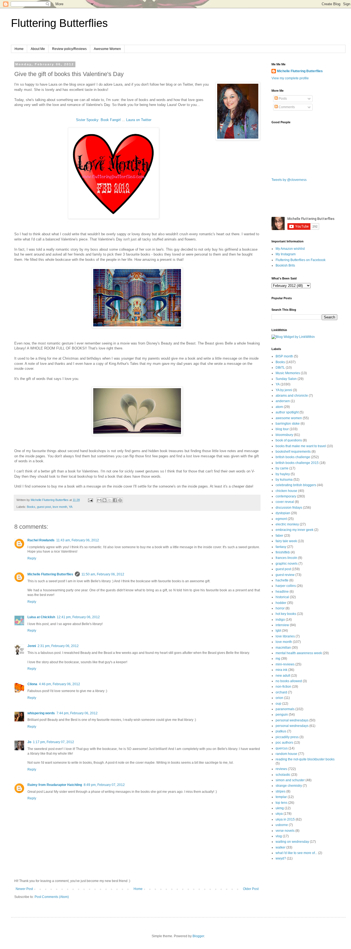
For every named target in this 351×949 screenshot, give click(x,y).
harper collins (286, 586)
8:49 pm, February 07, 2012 (104, 785)
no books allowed (289, 681)
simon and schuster (290, 780)
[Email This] (99, 500)
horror (280, 608)
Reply (31, 558)
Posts (282, 98)
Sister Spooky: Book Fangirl (98, 120)
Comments (286, 107)
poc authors (284, 742)
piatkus (281, 731)
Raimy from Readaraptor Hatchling (54, 785)
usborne (282, 825)
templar (281, 797)
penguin (282, 714)
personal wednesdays (292, 720)
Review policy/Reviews (69, 49)
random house (286, 754)
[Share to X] (109, 500)
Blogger (198, 936)
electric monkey (287, 524)
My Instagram (286, 254)
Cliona (32, 684)
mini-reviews (285, 664)
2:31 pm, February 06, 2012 (58, 646)
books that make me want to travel (301, 446)
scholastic (283, 775)
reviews (281, 769)
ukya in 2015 (285, 819)
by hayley (283, 474)
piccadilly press (287, 737)
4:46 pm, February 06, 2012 (59, 684)
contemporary (286, 496)
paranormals (285, 709)
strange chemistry (289, 786)
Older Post (251, 889)
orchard (281, 692)
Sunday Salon (286, 379)
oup (278, 704)
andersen (283, 401)
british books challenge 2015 (297, 463)
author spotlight (287, 412)
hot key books (286, 614)
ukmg (280, 808)
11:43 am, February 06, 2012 (77, 540)
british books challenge (293, 457)
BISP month (284, 356)
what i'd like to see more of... (296, 853)
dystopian (283, 513)
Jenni (31, 646)
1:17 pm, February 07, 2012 (53, 742)
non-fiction (283, 686)
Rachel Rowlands (41, 540)
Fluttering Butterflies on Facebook (300, 260)
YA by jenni (284, 390)
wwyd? (281, 858)
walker (280, 847)
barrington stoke (288, 423)
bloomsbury (284, 435)
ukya (279, 814)
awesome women (289, 418)
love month (60, 506)
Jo (29, 742)
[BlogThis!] (104, 500)
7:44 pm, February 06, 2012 (77, 713)
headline (282, 592)
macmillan (283, 648)
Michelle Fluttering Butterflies (50, 574)
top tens (281, 803)
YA (70, 506)
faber (279, 536)
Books (31, 506)
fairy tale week (286, 541)
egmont (281, 519)
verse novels (285, 831)
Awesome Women (107, 49)
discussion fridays (289, 508)
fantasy (281, 547)
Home (19, 49)
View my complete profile (290, 78)
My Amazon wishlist (290, 249)
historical (282, 597)
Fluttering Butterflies (59, 23)
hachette (282, 580)
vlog (279, 836)
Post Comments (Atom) (52, 897)
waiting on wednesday (292, 842)
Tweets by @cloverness (289, 180)
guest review (285, 575)
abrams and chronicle (292, 395)
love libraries (285, 636)
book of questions (289, 440)
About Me (38, 49)
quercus (282, 748)
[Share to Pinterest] (120, 500)
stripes (280, 791)
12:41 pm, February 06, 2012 (78, 617)
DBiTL (280, 367)
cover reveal (285, 502)
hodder (281, 603)
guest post (44, 506)
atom (279, 407)
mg (278, 658)
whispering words (41, 713)
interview (282, 625)
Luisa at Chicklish (41, 617)
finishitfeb (283, 552)
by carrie (282, 468)
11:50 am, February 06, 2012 (102, 574)
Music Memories (288, 373)
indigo (280, 620)
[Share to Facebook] (115, 500)
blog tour (282, 429)
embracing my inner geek (294, 530)
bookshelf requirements (293, 451)
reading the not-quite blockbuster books (305, 759)
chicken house (286, 491)
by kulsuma (284, 480)
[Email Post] (90, 500)
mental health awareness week (299, 653)
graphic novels (287, 564)
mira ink (281, 670)
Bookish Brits (285, 265)
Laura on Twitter (138, 120)
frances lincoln (286, 558)
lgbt (278, 630)
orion (279, 698)
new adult (283, 676)
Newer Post (24, 889)
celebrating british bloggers (296, 485)
